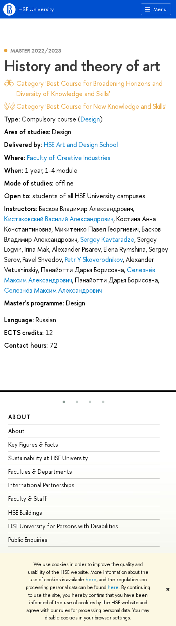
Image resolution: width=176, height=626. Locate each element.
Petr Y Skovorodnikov (94, 259)
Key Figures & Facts (33, 444)
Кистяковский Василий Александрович (58, 218)
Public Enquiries (27, 539)
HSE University (36, 9)
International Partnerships (41, 485)
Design (90, 119)
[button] (63, 402)
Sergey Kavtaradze (107, 239)
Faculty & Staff (27, 498)
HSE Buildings (25, 512)
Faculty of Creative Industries (69, 157)
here (91, 579)
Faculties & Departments (40, 471)
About (19, 417)
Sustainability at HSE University (48, 458)
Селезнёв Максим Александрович (53, 290)
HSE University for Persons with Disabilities (63, 526)
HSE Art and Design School (81, 144)
